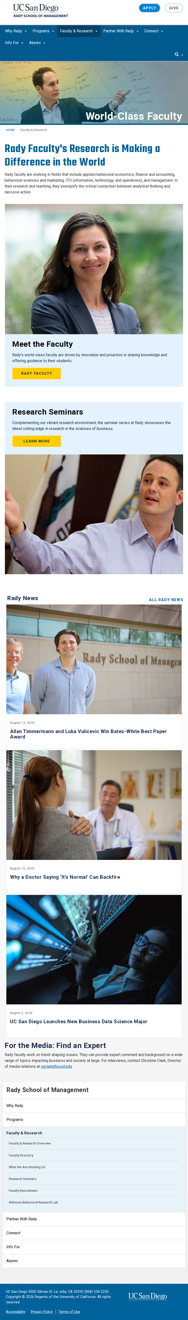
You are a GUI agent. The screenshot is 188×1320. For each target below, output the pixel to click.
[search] (179, 55)
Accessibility (15, 1312)
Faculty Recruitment (23, 1190)
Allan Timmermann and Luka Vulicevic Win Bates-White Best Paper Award (88, 734)
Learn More (37, 441)
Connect (151, 31)
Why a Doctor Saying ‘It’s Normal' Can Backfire (65, 877)
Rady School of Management (47, 1090)
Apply (149, 8)
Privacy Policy (42, 1312)
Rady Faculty (36, 373)
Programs (41, 31)
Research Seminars (22, 1179)
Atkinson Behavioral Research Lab (33, 1202)
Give (174, 8)
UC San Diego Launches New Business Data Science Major (79, 1021)
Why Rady (14, 31)
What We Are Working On (27, 1167)
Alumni (35, 42)
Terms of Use (69, 1312)
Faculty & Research (77, 31)
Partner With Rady (119, 31)
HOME (10, 130)
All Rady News (166, 599)
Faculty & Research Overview (30, 1143)
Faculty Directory (21, 1155)
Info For (12, 42)
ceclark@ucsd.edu (56, 1066)
